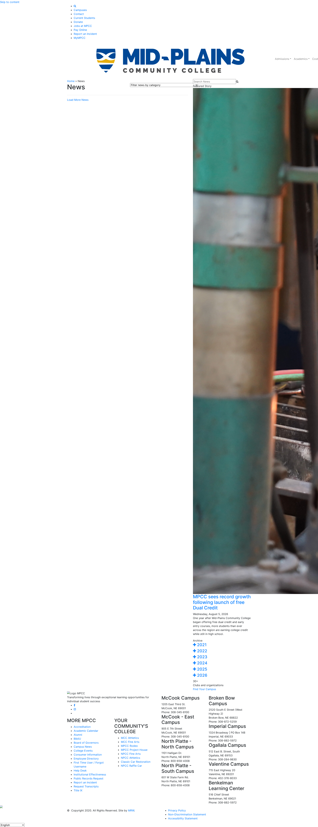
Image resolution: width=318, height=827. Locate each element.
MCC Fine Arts (130, 741)
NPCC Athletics (130, 757)
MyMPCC (79, 37)
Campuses (80, 10)
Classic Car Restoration (135, 761)
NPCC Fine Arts (131, 753)
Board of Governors (86, 742)
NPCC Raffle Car (131, 765)
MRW (131, 810)
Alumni (78, 734)
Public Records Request (88, 778)
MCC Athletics (130, 737)
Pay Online (80, 29)
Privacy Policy (177, 810)
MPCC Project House (134, 749)
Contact (79, 14)
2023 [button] (201, 656)
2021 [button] (201, 644)
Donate (78, 22)
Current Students (84, 18)
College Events (83, 750)
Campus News (83, 746)
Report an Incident (85, 33)
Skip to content (9, 2)
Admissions (282, 58)
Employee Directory (86, 758)
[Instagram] (75, 709)
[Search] (75, 6)
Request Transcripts (86, 786)
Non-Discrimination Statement (187, 814)
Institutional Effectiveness (90, 774)
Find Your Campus (204, 689)
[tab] (222, 645)
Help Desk (80, 770)
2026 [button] (201, 675)
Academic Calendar (86, 730)
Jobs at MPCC (83, 26)
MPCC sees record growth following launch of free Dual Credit (222, 602)
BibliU (77, 738)
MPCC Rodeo (129, 745)
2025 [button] (201, 669)
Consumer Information (88, 754)
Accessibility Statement (183, 818)
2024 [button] (201, 663)
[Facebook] (74, 705)
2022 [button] (201, 651)
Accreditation (82, 726)
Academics (301, 58)
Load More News (77, 99)
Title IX (78, 790)
